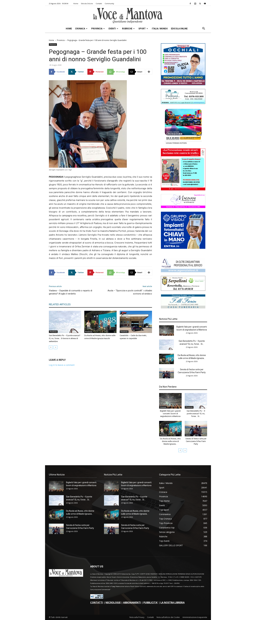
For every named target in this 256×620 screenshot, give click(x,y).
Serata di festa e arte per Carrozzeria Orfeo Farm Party (195, 441)
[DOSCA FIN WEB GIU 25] (183, 84)
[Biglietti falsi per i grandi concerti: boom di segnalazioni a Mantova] (166, 330)
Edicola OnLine (87, 3)
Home (75, 3)
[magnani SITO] (183, 207)
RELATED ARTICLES (60, 304)
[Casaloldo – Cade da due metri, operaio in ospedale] (136, 322)
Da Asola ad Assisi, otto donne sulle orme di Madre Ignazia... (170, 441)
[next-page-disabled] (55, 347)
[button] (203, 28)
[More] (149, 72)
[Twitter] (200, 3)
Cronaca (80, 28)
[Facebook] (190, 3)
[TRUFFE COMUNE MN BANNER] (183, 189)
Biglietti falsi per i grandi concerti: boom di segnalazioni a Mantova (170, 413)
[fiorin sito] (183, 307)
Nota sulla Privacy (136, 617)
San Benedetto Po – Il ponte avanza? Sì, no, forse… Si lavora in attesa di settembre (64, 338)
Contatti (99, 3)
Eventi (112, 28)
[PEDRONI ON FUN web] (183, 103)
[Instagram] (195, 3)
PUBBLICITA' (150, 602)
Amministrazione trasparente (195, 617)
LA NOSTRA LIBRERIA (172, 602)
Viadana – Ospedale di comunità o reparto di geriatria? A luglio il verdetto (70, 292)
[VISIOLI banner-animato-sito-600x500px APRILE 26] (183, 248)
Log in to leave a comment (62, 365)
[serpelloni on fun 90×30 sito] (183, 290)
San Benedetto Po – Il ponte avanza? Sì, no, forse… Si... (196, 413)
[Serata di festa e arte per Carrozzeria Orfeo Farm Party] (166, 373)
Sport (142, 28)
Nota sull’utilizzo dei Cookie (168, 617)
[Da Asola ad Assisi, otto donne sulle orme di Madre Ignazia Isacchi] (100, 322)
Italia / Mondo (160, 28)
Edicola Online (179, 28)
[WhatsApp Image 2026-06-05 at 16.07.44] (183, 143)
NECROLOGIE (113, 602)
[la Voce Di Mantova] (128, 15)
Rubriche (127, 28)
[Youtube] (205, 3)
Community (109, 3)
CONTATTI (96, 602)
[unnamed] (183, 271)
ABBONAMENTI (132, 602)
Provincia (96, 28)
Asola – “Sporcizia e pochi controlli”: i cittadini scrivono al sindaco (130, 292)
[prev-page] (51, 347)
